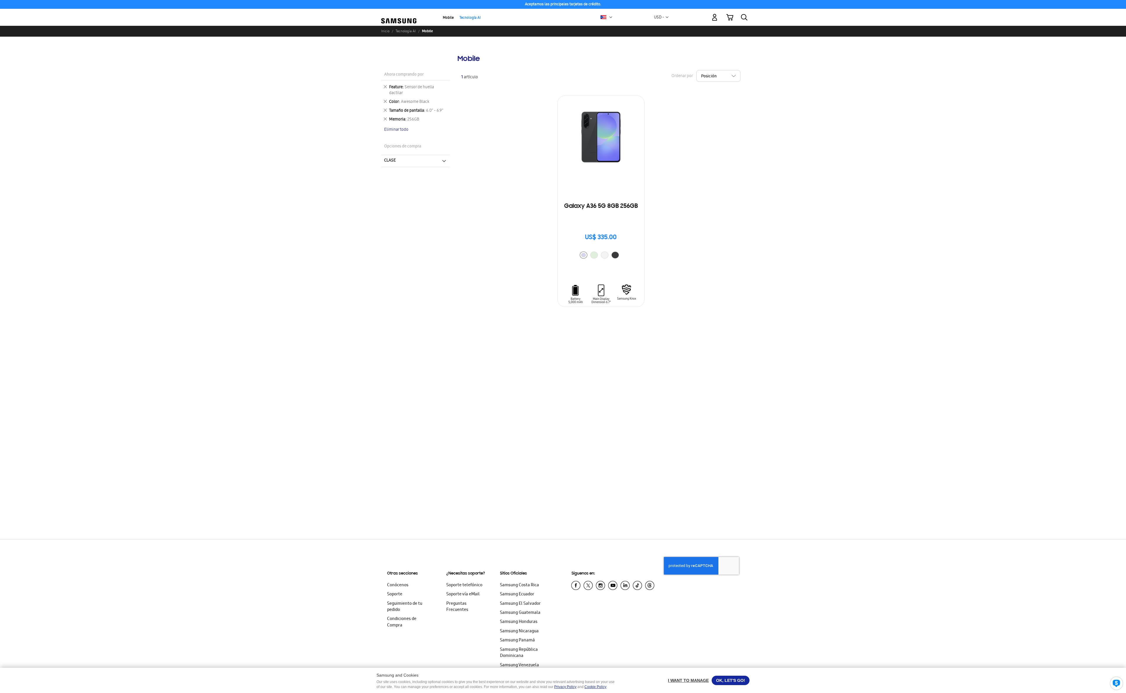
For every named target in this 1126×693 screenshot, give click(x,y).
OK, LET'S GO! (730, 680)
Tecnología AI (470, 18)
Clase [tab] (390, 160)
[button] (610, 17)
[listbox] (601, 256)
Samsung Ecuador (517, 594)
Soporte (394, 594)
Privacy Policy (565, 687)
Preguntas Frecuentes (457, 607)
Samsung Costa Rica (519, 585)
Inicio (385, 31)
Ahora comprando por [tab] (404, 75)
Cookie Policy (595, 687)
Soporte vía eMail (463, 594)
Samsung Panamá (517, 640)
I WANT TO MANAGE (688, 680)
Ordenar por (682, 76)
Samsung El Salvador (520, 603)
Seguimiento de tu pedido (404, 607)
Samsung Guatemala (520, 612)
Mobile (448, 18)
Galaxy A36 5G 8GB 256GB (601, 206)
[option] (583, 255)
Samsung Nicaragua (519, 631)
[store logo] (398, 14)
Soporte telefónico (464, 585)
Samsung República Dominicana (519, 653)
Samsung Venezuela (519, 665)
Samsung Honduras (518, 622)
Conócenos (397, 585)
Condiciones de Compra (401, 622)
